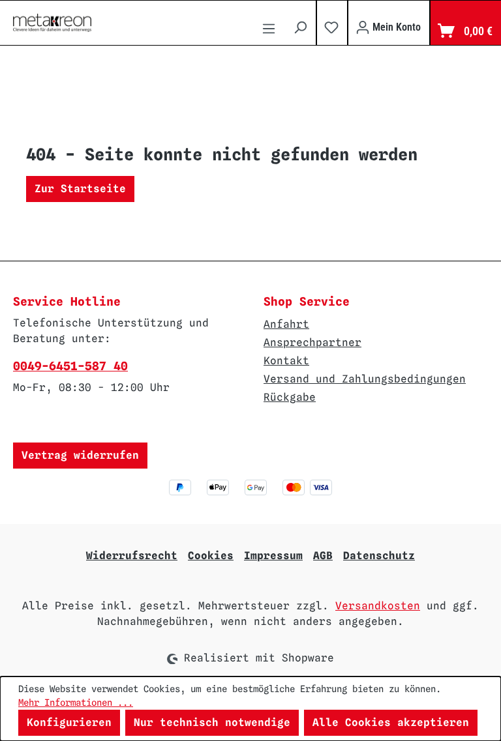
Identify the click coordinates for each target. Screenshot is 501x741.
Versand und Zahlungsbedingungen (365, 379)
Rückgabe (290, 397)
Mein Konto (395, 27)
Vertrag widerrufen (80, 455)
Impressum (273, 555)
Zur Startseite (80, 188)
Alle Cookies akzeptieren (390, 722)
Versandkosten (377, 606)
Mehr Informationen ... (75, 702)
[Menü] (268, 30)
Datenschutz (379, 555)
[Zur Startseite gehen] (52, 23)
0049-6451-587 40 (70, 366)
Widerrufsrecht (131, 555)
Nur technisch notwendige (212, 722)
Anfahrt (286, 324)
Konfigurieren (69, 722)
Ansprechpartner (312, 342)
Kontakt (286, 361)
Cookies (211, 555)
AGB (323, 555)
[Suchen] (300, 27)
